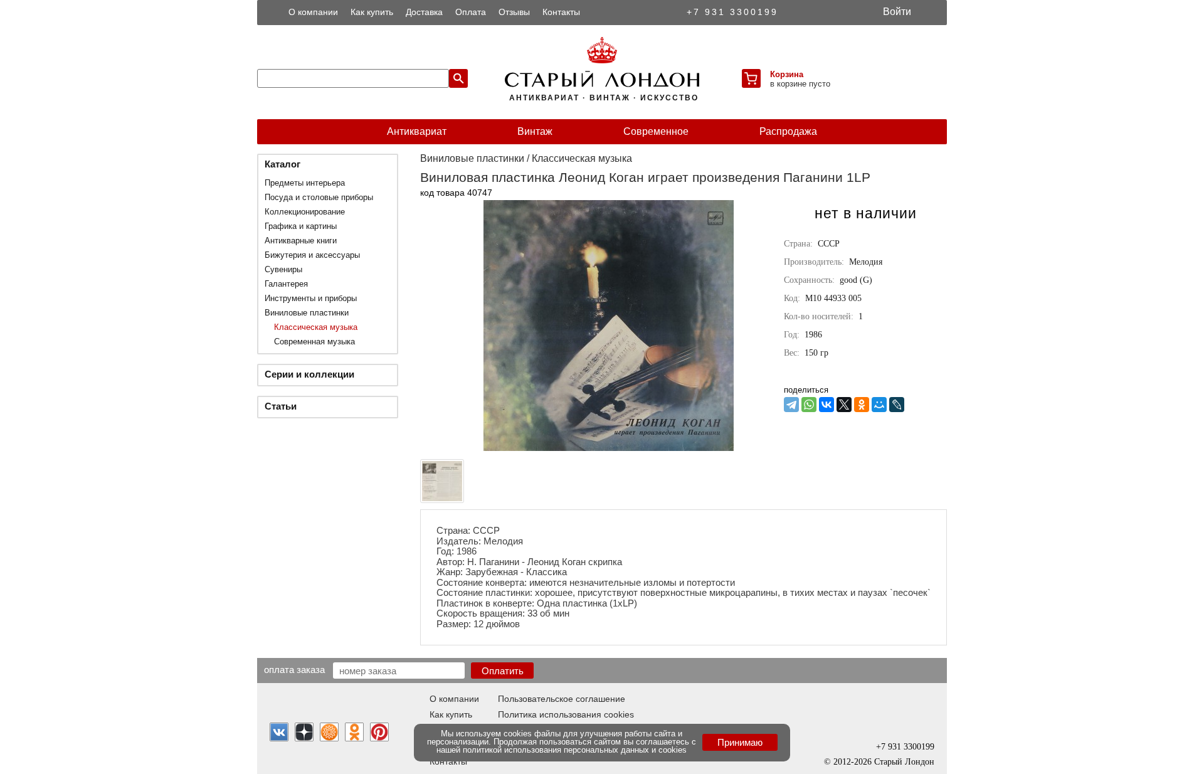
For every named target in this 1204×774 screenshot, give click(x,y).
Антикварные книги (301, 240)
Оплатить (503, 670)
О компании (313, 12)
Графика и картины (301, 226)
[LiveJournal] (896, 404)
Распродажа (788, 131)
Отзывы (514, 12)
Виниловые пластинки (307, 312)
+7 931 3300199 (732, 12)
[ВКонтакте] (826, 404)
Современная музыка (314, 341)
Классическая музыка (315, 327)
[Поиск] (458, 78)
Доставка (424, 12)
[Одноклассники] (861, 404)
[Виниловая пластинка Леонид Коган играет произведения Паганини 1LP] (608, 447)
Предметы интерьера (305, 183)
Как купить (372, 12)
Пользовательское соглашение (561, 699)
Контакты (561, 12)
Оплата (470, 12)
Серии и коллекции (309, 374)
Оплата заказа (294, 669)
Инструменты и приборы (311, 298)
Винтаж (534, 131)
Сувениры (283, 269)
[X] (844, 404)
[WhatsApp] (808, 404)
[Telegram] (791, 404)
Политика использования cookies (566, 714)
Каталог (282, 164)
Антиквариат (416, 131)
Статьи (281, 406)
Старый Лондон (904, 761)
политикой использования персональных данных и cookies (575, 750)
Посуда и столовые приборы (319, 197)
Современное (656, 131)
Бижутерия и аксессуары (312, 255)
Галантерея (286, 284)
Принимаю (740, 742)
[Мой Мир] (879, 404)
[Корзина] (751, 78)
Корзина (786, 74)
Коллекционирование (305, 211)
